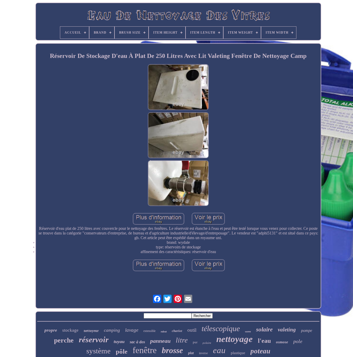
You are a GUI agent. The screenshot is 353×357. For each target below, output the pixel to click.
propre (50, 330)
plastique (238, 353)
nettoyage (234, 339)
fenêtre (145, 350)
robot (164, 331)
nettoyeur (91, 331)
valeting (287, 329)
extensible (149, 331)
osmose (282, 342)
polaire (207, 342)
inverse (203, 353)
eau (219, 350)
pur (195, 342)
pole (297, 341)
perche (64, 340)
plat (191, 353)
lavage (131, 330)
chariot (177, 331)
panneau (160, 341)
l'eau (264, 340)
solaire (264, 329)
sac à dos (137, 342)
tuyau (119, 341)
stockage (70, 330)
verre (248, 331)
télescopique (221, 328)
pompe (306, 330)
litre (182, 340)
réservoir (94, 339)
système (98, 351)
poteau (260, 351)
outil (191, 330)
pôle (121, 351)
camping (112, 330)
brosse (172, 350)
